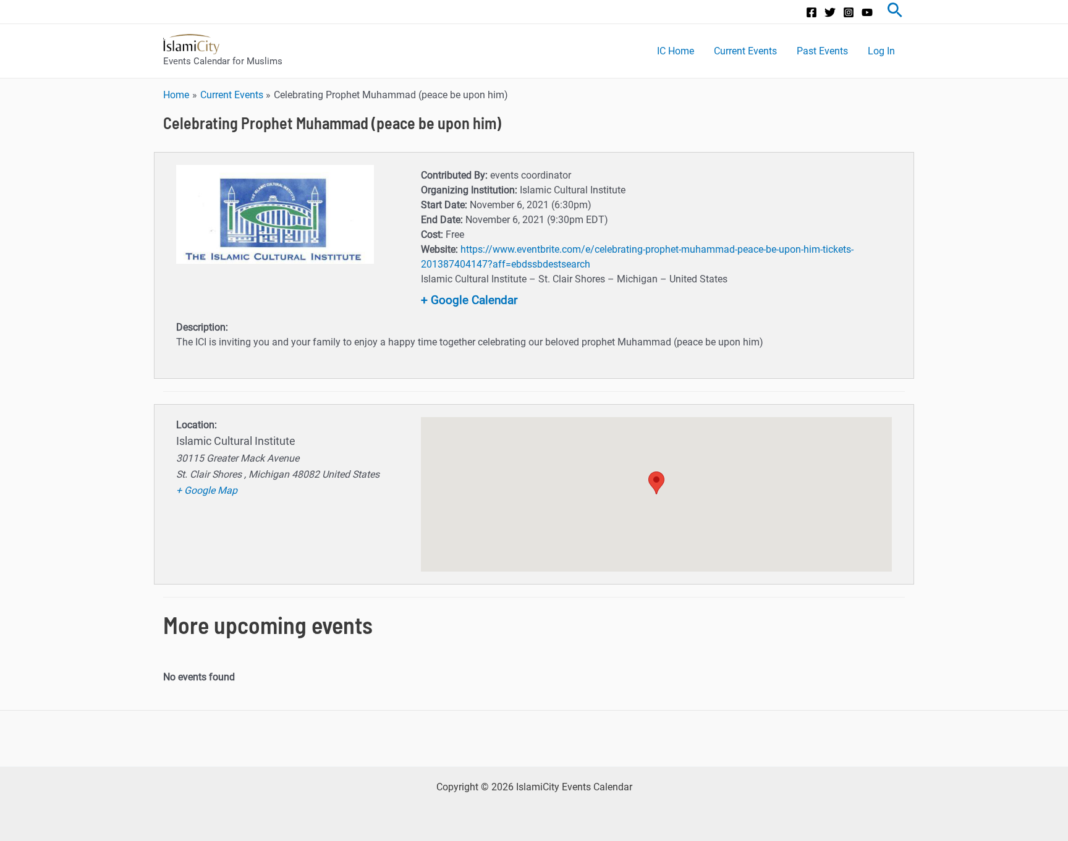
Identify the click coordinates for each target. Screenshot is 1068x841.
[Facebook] (811, 12)
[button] (656, 482)
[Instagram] (848, 12)
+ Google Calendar (469, 300)
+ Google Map (206, 490)
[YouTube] (867, 12)
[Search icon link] (895, 11)
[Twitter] (830, 12)
